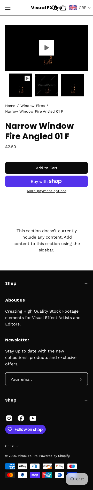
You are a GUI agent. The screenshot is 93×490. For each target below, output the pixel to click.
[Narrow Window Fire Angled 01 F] (20, 85)
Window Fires (32, 106)
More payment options (46, 191)
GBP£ (9, 446)
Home (10, 106)
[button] (54, 7)
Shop (10, 283)
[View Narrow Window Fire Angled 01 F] (46, 48)
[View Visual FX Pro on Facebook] (21, 418)
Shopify (63, 456)
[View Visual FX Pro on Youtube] (33, 418)
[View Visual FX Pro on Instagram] (9, 418)
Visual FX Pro (46, 8)
